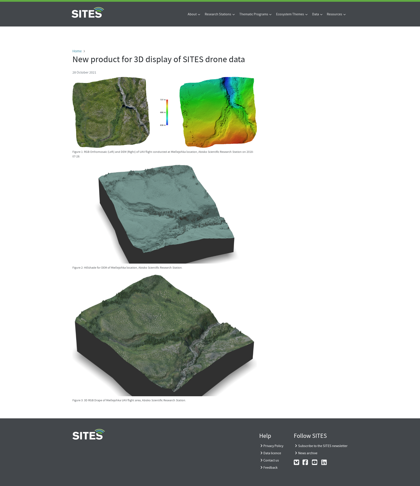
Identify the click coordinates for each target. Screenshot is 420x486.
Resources (334, 14)
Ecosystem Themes (290, 14)
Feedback (270, 467)
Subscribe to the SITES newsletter (323, 446)
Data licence (272, 453)
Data (315, 14)
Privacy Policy (273, 446)
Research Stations (218, 14)
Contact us (271, 460)
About (192, 14)
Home (77, 51)
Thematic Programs (253, 14)
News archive (307, 453)
